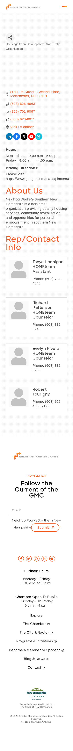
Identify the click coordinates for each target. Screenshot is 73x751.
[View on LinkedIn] (9, 139)
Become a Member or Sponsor (34, 650)
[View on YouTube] (31, 139)
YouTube (52, 559)
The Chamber (34, 624)
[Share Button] (10, 37)
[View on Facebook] (16, 139)
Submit (43, 527)
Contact (34, 667)
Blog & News (34, 659)
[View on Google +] (38, 139)
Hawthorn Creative (41, 722)
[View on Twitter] (24, 139)
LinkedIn (44, 559)
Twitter (29, 559)
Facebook (21, 559)
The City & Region (35, 632)
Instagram (37, 559)
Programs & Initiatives (34, 641)
